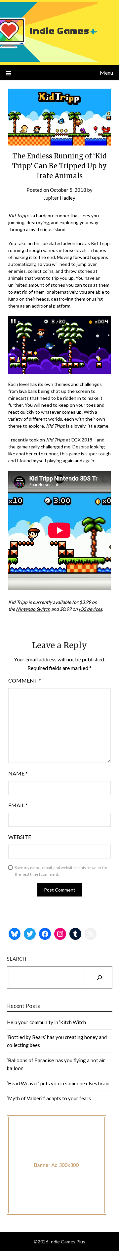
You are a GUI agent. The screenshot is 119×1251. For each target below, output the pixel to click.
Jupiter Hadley (59, 198)
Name (18, 773)
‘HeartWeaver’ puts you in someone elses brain (58, 1083)
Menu (106, 72)
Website (19, 837)
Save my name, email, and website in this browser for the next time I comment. (61, 871)
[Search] (99, 977)
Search (16, 959)
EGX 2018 (81, 439)
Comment (24, 680)
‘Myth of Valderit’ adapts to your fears (49, 1098)
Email (18, 805)
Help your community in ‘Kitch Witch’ (47, 1022)
